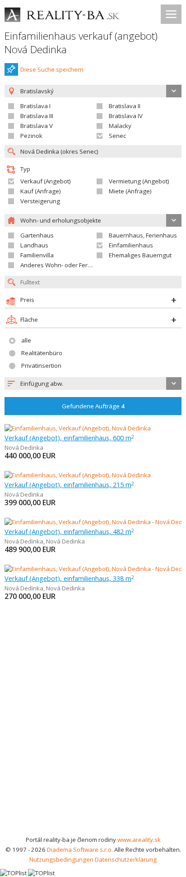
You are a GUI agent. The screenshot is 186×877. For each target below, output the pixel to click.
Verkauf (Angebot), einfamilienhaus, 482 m (69, 531)
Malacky (120, 126)
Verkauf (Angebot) (45, 181)
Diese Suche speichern (52, 69)
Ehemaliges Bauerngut (140, 255)
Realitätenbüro (41, 353)
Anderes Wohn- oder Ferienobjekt (66, 265)
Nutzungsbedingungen (61, 859)
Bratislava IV (126, 116)
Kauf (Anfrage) (40, 191)
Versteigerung (40, 201)
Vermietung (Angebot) (139, 181)
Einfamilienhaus (131, 245)
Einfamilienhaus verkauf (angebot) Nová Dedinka (81, 42)
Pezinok (31, 136)
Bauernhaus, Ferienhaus (143, 235)
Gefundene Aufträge (93, 406)
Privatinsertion (41, 365)
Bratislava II (124, 106)
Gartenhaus (37, 235)
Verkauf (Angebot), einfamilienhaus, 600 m (69, 437)
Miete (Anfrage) (130, 191)
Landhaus (34, 245)
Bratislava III (36, 116)
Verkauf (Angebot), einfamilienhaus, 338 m (69, 578)
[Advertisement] (93, 737)
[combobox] (93, 383)
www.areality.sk (139, 840)
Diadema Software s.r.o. (80, 849)
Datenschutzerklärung (126, 859)
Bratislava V (36, 126)
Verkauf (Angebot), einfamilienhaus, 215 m (69, 484)
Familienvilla (37, 255)
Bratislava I (35, 106)
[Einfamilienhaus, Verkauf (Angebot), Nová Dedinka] (78, 428)
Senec (117, 136)
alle (26, 340)
